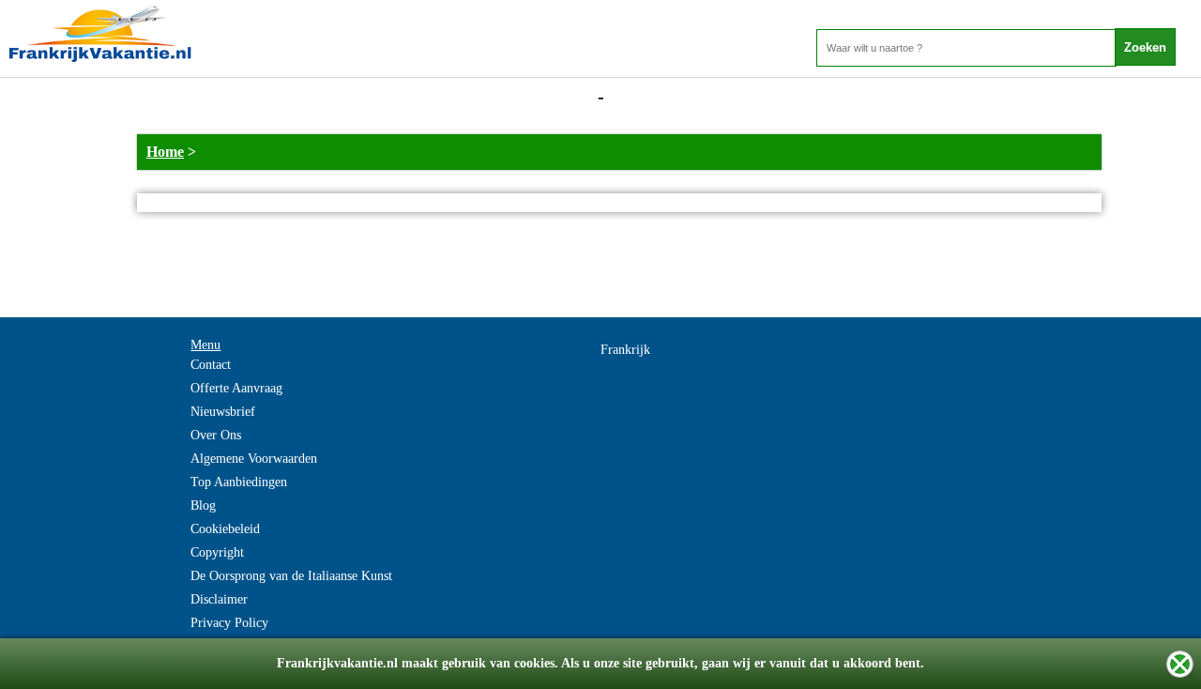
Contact (210, 365)
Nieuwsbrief (222, 412)
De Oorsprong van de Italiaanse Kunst (291, 576)
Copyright (217, 552)
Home (165, 152)
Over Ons (215, 435)
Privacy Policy (229, 623)
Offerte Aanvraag (236, 388)
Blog (203, 505)
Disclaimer (219, 599)
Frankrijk (625, 350)
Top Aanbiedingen (238, 482)
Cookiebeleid (225, 529)
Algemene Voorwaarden (253, 459)
